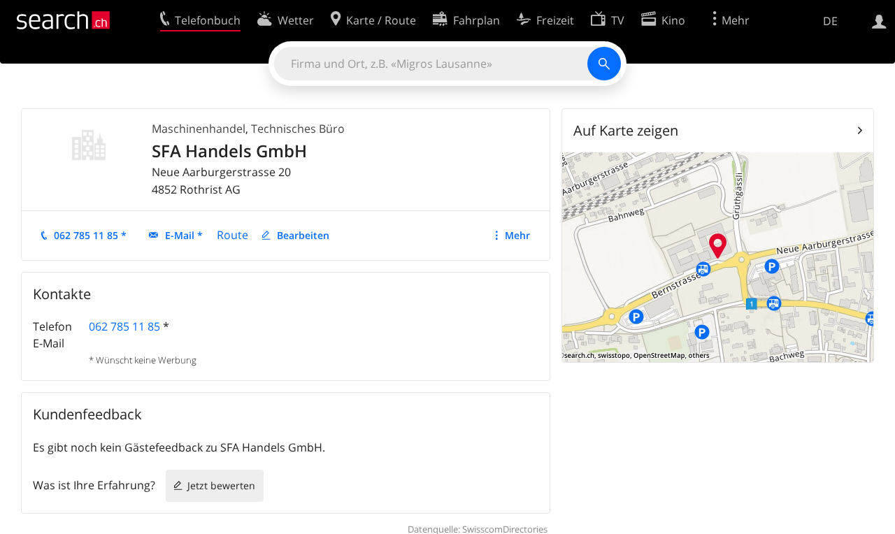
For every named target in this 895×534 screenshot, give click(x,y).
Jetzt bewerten (221, 485)
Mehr (517, 235)
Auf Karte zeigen (625, 130)
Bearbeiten (303, 235)
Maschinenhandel (198, 128)
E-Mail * (184, 235)
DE (830, 21)
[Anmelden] (879, 20)
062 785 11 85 (124, 326)
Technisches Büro (298, 128)
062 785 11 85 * (90, 235)
